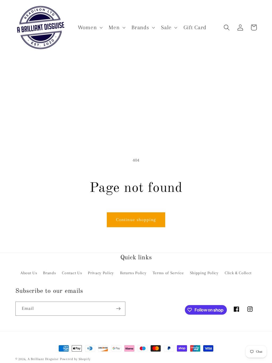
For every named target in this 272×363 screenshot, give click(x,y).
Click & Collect (238, 273)
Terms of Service (168, 273)
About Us (28, 273)
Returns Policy (133, 273)
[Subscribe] (118, 309)
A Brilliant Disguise (43, 359)
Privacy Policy (101, 273)
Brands (49, 273)
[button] (89, 27)
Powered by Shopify (75, 359)
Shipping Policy (204, 273)
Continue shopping (136, 219)
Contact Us (72, 273)
